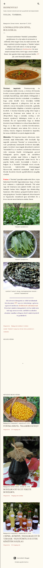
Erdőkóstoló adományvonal (28, 306)
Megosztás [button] (6, 326)
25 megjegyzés (15, 545)
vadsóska (6, 331)
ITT (38, 54)
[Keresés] (38, 3)
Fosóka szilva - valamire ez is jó (21, 426)
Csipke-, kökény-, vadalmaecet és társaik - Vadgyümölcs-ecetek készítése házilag (21, 539)
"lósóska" (10, 329)
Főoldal (7, 15)
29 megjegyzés (15, 429)
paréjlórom (30, 329)
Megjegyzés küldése (17, 495)
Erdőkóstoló (10, 7)
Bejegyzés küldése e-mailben (19, 326)
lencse (21, 329)
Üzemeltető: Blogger (23, 558)
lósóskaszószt (27, 49)
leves (25, 329)
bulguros (16, 329)
